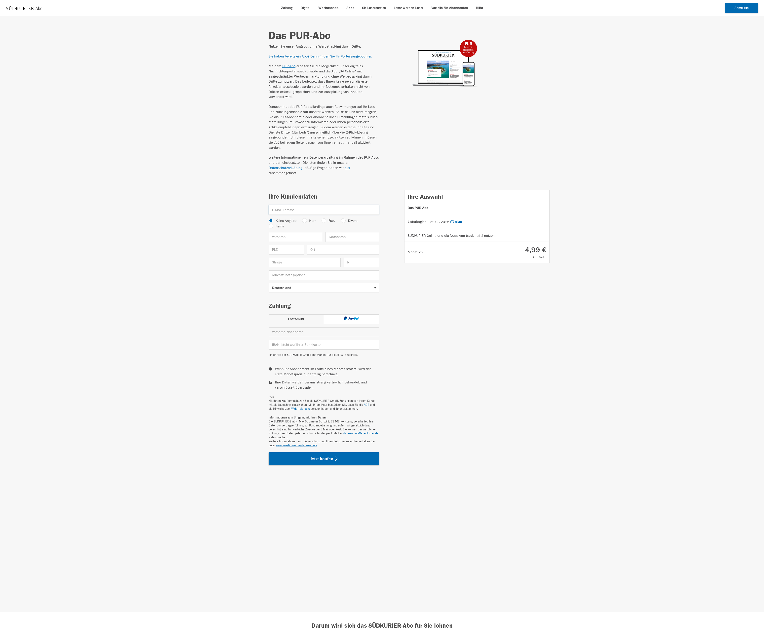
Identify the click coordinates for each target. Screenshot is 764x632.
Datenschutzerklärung (285, 168)
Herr (312, 221)
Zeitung (287, 8)
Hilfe (479, 8)
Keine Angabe (286, 221)
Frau (331, 221)
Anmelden (742, 8)
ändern (457, 221)
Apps (350, 8)
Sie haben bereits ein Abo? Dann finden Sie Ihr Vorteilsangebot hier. (320, 56)
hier (347, 168)
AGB (366, 405)
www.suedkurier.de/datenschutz (296, 445)
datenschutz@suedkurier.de (360, 433)
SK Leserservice (374, 8)
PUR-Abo (288, 66)
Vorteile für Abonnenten (449, 8)
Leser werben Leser (408, 8)
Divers (352, 221)
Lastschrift (296, 319)
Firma (280, 226)
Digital (305, 8)
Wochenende (328, 8)
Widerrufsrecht (300, 409)
